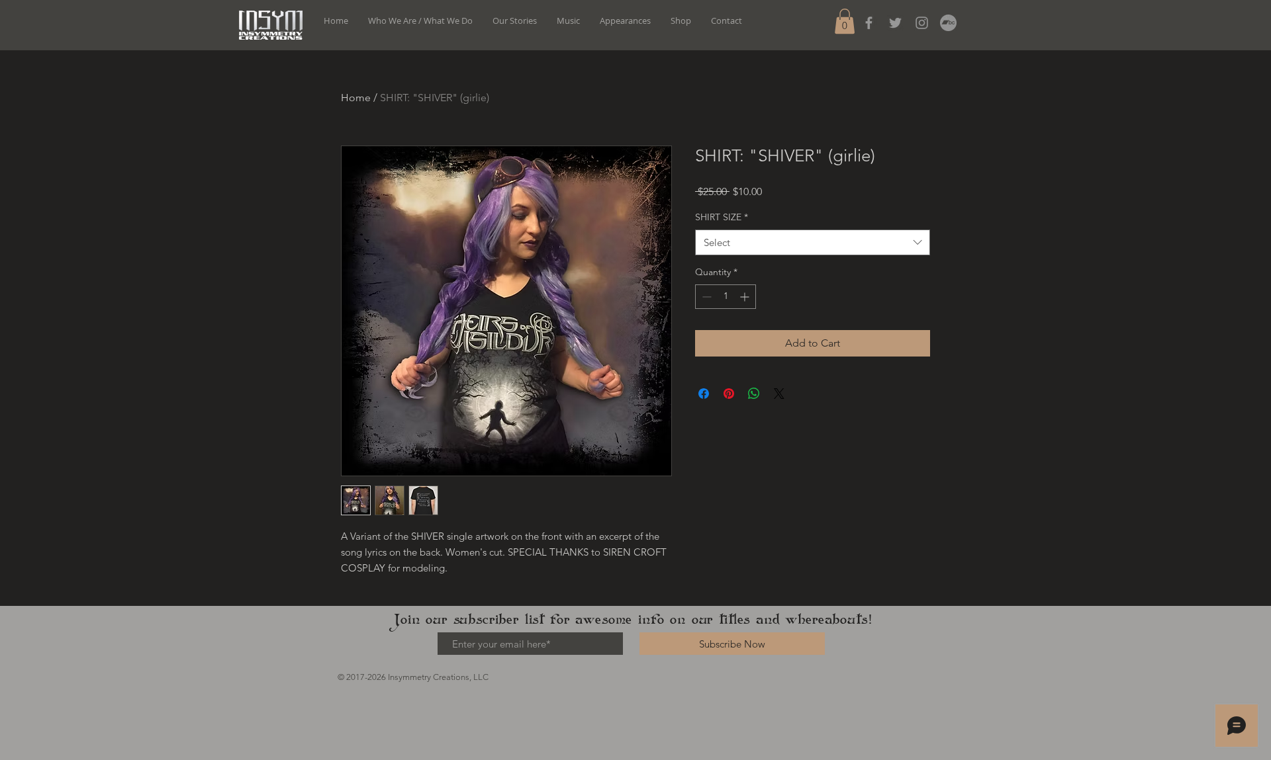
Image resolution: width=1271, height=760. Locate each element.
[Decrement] (705, 296)
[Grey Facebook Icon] (869, 23)
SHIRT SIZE (721, 217)
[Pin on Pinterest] (729, 393)
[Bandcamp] (948, 23)
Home (356, 97)
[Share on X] (779, 393)
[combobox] (812, 242)
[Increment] (745, 296)
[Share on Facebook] (704, 393)
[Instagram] (922, 23)
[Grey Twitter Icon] (895, 23)
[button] (844, 21)
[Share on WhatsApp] (754, 393)
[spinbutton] (725, 296)
